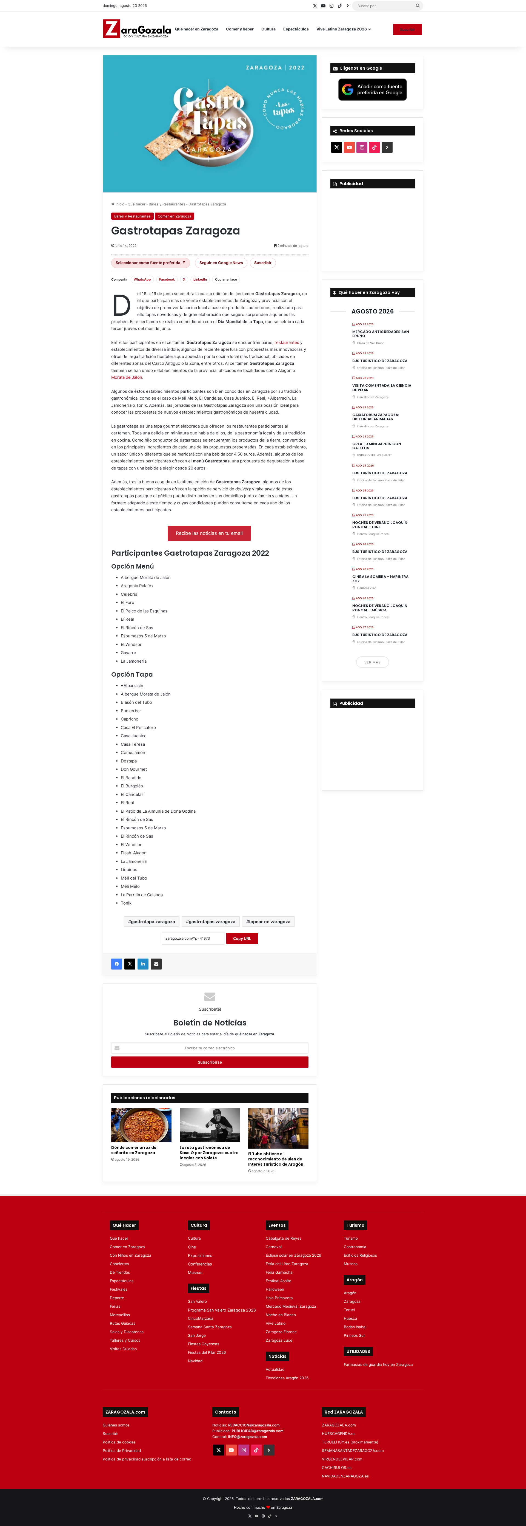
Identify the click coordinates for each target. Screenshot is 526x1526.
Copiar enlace (226, 279)
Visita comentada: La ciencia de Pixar (381, 387)
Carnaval (274, 1247)
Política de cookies (119, 1442)
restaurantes (287, 342)
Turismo (351, 1238)
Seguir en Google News (221, 262)
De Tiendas (120, 1272)
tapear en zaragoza (269, 921)
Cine (192, 1247)
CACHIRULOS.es (336, 1467)
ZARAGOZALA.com (339, 1425)
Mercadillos (120, 1315)
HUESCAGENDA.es (338, 1433)
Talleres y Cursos (125, 1340)
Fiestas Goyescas (203, 1344)
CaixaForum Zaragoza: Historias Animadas (375, 417)
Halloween (275, 1289)
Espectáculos (296, 29)
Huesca (350, 1318)
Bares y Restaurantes (167, 204)
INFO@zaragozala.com (247, 1436)
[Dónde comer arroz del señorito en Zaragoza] (141, 1125)
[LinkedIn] (143, 964)
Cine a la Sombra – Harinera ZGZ (380, 579)
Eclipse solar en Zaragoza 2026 (293, 1255)
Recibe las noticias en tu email (209, 533)
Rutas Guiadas (122, 1323)
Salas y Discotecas (127, 1332)
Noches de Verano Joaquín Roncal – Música (379, 608)
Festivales (118, 1289)
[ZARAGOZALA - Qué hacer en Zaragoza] (137, 29)
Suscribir (407, 29)
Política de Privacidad (122, 1450)
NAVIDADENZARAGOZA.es (345, 1476)
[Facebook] (116, 964)
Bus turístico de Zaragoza (379, 360)
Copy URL (242, 938)
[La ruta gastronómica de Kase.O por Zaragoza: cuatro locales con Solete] (210, 1125)
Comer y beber (240, 29)
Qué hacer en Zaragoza (196, 29)
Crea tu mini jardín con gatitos (376, 446)
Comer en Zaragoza (174, 216)
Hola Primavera (279, 1298)
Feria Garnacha (279, 1272)
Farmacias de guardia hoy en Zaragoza (378, 1364)
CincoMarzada (200, 1318)
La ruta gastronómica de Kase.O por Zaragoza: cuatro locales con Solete (209, 1153)
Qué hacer (136, 204)
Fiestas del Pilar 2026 (207, 1352)
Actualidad (275, 1369)
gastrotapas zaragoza (212, 921)
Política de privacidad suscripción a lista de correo (147, 1459)
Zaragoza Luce (279, 1340)
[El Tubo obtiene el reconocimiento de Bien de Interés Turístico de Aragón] (278, 1128)
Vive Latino (275, 1323)
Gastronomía (355, 1247)
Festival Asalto (278, 1281)
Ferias (115, 1306)
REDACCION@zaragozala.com (254, 1425)
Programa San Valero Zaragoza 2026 (222, 1310)
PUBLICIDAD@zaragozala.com (258, 1431)
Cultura (268, 29)
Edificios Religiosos (360, 1255)
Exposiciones (200, 1255)
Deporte (117, 1298)
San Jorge (197, 1335)
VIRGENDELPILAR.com (342, 1459)
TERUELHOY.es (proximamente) (350, 1442)
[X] (129, 964)
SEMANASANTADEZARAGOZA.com (353, 1450)
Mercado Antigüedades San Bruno (380, 334)
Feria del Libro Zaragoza (287, 1264)
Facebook (167, 279)
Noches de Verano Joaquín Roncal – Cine (379, 525)
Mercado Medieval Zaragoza (291, 1306)
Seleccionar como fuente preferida (151, 262)
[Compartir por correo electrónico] (156, 964)
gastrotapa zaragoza (153, 921)
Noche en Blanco (281, 1315)
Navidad (195, 1361)
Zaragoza (352, 1301)
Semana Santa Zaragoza (210, 1327)
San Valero (197, 1301)
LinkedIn (200, 279)
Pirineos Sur (354, 1335)
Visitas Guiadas (123, 1349)
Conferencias (200, 1264)
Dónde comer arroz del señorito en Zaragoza (134, 1150)
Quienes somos (116, 1425)
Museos (195, 1272)
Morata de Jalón (126, 377)
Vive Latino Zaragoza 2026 (341, 29)
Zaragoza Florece (281, 1332)
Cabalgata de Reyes (283, 1238)
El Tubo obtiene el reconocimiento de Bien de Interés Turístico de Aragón (275, 1159)
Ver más (372, 662)
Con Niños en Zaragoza (130, 1255)
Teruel (349, 1310)
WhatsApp (142, 279)
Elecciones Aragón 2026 (287, 1378)
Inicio (119, 204)
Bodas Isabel (355, 1327)
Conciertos (119, 1264)
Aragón (350, 1293)
